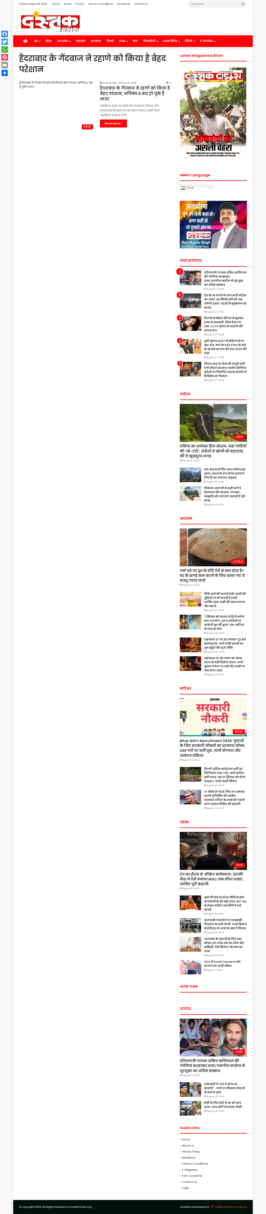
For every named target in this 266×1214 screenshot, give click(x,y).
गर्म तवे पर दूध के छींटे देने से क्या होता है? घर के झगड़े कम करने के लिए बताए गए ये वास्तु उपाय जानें (212, 575)
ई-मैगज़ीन (206, 41)
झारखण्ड (96, 41)
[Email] (5, 65)
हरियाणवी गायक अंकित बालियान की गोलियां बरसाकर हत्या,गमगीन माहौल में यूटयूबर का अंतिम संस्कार (225, 279)
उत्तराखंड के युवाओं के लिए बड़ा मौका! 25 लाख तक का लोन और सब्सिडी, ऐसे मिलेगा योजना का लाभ (224, 945)
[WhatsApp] (5, 49)
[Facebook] (5, 34)
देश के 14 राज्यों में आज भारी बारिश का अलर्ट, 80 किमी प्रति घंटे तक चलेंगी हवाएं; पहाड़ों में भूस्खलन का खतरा (225, 301)
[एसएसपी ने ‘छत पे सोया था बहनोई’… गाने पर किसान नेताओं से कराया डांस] (190, 1089)
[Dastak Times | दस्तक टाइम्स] (50, 21)
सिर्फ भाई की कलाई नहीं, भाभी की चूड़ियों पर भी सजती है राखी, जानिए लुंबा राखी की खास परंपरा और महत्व (225, 600)
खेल (135, 41)
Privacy (79, 4)
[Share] (5, 73)
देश (36, 41)
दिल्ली (110, 41)
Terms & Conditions (100, 4)
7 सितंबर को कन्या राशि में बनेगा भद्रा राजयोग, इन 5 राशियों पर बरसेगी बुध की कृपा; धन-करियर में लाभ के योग (224, 623)
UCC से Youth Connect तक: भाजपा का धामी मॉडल (222, 964)
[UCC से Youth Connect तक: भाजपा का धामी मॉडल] (190, 967)
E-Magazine (189, 1170)
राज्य (122, 41)
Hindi (190, 187)
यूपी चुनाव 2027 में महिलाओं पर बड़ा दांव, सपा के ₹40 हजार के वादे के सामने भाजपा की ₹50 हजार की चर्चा (225, 347)
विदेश (48, 41)
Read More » (113, 123)
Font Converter (192, 1176)
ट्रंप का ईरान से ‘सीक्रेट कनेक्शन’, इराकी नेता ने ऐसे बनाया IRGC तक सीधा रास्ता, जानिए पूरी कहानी (211, 879)
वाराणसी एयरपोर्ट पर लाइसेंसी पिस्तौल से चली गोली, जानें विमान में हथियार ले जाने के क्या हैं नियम (225, 924)
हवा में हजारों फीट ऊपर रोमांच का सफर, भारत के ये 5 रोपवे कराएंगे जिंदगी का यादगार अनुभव (225, 474)
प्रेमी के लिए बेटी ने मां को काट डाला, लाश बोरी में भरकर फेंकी (223, 1105)
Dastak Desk (110, 82)
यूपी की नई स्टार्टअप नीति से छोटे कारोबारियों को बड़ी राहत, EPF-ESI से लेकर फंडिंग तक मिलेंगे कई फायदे (225, 903)
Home (56, 4)
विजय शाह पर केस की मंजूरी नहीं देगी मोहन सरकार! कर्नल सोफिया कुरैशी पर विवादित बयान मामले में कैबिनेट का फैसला (225, 370)
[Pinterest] (5, 57)
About (67, 4)
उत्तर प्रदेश (62, 41)
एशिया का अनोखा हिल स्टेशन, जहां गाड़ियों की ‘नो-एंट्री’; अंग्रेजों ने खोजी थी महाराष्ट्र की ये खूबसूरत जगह (213, 451)
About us (188, 1146)
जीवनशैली (149, 41)
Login (185, 1188)
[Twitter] (5, 42)
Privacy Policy (191, 1152)
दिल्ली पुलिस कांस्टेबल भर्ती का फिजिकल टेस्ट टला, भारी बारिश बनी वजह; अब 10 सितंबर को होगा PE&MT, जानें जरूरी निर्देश (224, 775)
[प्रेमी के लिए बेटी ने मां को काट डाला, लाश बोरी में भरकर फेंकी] (190, 1108)
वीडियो (188, 41)
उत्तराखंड (80, 41)
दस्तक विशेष (170, 41)
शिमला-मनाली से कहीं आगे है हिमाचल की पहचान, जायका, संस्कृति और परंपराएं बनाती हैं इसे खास (224, 494)
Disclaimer (123, 4)
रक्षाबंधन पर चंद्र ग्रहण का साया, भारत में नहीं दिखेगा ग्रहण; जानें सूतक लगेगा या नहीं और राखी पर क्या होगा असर (224, 664)
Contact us (141, 4)
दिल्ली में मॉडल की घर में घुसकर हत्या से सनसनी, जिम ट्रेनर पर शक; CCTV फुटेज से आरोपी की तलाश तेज (224, 324)
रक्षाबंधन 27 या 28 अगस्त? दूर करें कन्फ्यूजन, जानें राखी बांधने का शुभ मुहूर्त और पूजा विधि (225, 644)
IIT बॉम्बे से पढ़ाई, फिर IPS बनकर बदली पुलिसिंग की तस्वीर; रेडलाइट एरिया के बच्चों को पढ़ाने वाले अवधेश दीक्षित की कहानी (224, 798)
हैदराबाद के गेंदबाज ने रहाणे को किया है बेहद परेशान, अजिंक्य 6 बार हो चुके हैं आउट (135, 93)
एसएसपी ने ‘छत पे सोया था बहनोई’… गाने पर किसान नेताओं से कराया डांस (224, 1088)
